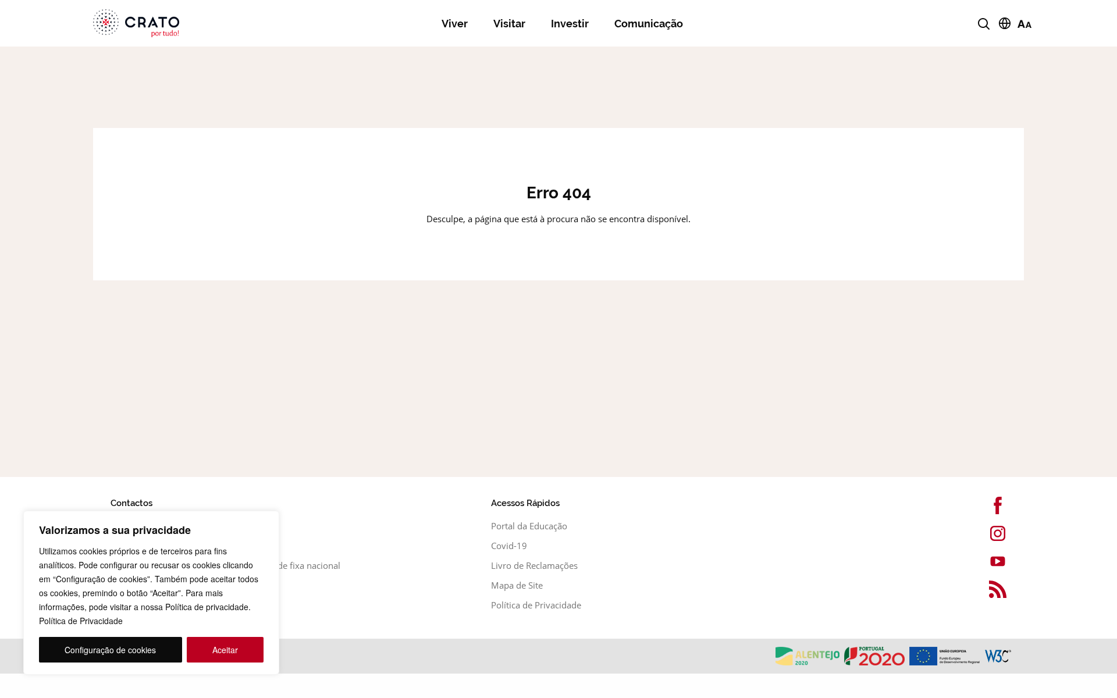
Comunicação (648, 23)
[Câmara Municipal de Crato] (178, 23)
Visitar (509, 23)
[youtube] (977, 561)
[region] (151, 593)
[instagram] (977, 533)
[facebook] (977, 505)
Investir (570, 23)
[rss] (977, 589)
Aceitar (225, 650)
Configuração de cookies (110, 650)
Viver (455, 23)
